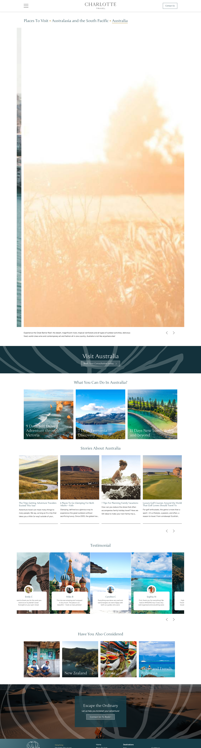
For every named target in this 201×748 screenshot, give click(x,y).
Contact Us (170, 6)
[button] (41, 6)
